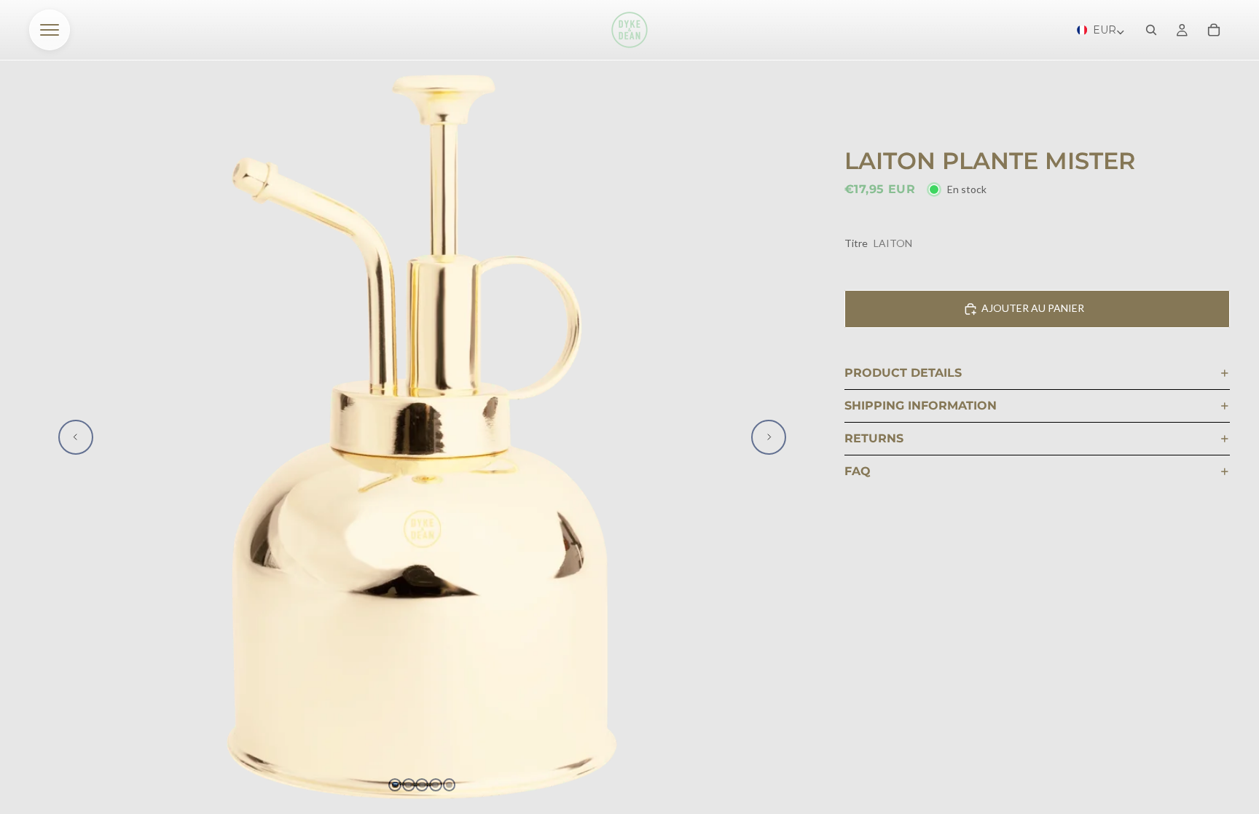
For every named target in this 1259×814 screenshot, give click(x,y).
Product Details (903, 373)
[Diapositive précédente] (75, 437)
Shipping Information (920, 405)
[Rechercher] (1151, 30)
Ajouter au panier (1032, 308)
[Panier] (1214, 30)
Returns (873, 438)
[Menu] (49, 29)
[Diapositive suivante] (768, 437)
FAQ (857, 471)
